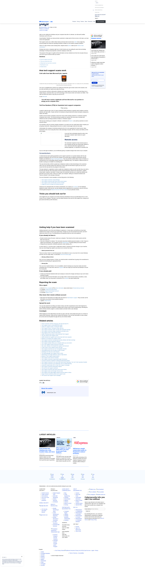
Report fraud (48, 291)
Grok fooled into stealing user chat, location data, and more (47, 450)
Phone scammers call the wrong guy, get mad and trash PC (55, 323)
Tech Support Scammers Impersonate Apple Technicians (54, 359)
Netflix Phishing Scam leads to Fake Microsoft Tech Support (55, 334)
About (86, 21)
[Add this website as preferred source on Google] (72, 29)
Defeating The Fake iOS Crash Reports (50, 351)
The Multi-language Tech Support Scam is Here (52, 353)
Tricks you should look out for (46, 61)
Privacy (96, 550)
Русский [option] (43, 565)
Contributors (52, 479)
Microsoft (45, 96)
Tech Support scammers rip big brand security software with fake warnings (58, 340)
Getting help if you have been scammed (48, 63)
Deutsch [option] (43, 554)
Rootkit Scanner (45, 493)
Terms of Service (73, 553)
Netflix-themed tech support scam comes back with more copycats (57, 337)
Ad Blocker (55, 501)
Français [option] (43, 557)
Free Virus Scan (45, 497)
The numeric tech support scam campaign (51, 375)
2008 (75, 41)
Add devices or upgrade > (99, 7)
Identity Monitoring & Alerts (56, 510)
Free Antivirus (45, 496)
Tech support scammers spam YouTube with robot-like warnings (56, 329)
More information (60, 288)
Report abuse (48, 300)
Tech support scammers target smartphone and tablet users (55, 331)
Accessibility (81, 553)
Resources (90, 21)
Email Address (88, 509)
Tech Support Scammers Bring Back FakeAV (52, 366)
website (66, 278)
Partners (82, 21)
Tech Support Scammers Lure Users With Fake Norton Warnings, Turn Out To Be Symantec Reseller (64, 362)
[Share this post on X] (42, 383)
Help (94, 21)
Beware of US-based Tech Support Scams (51, 338)
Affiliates (66, 514)
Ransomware (67, 498)
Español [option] (42, 556)
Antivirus (66, 501)
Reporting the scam (44, 64)
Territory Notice (79, 503)
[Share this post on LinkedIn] (43, 383)
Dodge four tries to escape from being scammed (52, 184)
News (75, 437)
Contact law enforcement (51, 289)
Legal (92, 550)
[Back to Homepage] (46, 22)
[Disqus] (64, 412)
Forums (77, 526)
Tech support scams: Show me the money (51, 332)
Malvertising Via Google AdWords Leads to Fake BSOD (54, 354)
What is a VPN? (67, 503)
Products (74, 21)
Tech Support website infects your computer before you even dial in (57, 343)
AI (40, 437)
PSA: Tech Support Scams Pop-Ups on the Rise (52, 344)
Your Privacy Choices (60, 550)
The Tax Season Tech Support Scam (50, 335)
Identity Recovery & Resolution (55, 519)
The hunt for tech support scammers (50, 368)
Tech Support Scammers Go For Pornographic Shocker (54, 348)
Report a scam (49, 292)
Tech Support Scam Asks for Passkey (50, 357)
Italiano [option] (42, 559)
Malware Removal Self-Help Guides (59, 189)
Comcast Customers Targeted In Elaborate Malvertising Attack (56, 360)
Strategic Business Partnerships (67, 517)
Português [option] (43, 563)
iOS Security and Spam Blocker (44, 511)
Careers (77, 493)
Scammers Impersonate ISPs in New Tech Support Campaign (55, 365)
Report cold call (55, 291)
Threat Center (62, 479)
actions (69, 45)
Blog (65, 493)
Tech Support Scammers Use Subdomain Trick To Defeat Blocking (57, 363)
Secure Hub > (97, 12)
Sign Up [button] (94, 82)
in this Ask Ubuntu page (65, 254)
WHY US (75, 507)
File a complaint (48, 288)
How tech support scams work (46, 59)
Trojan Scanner (45, 494)
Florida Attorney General (78, 288)
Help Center (78, 531)
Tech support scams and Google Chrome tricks (52, 371)
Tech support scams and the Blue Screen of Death (53, 182)
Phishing (66, 497)
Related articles (43, 66)
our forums (75, 186)
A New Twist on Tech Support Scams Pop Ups (52, 347)
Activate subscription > (99, 5)
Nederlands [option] (43, 560)
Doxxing (66, 504)
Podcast (58, 437)
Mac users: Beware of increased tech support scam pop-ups (55, 345)
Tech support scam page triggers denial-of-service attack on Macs (56, 372)
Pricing (78, 21)
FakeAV (70, 120)
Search (93, 10)
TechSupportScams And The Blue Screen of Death (53, 350)
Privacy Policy (93, 519)
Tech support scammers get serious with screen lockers (54, 181)
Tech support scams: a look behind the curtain (52, 325)
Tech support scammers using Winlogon (51, 179)
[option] (45, 552)
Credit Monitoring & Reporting (56, 514)
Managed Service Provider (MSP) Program (55, 543)
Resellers (66, 520)
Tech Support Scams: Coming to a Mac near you (53, 328)
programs (61, 267)
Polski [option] (42, 562)
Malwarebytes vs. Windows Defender (79, 520)
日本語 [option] (42, 552)
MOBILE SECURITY (44, 502)
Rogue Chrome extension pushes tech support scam (53, 374)
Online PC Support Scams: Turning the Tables (52, 326)
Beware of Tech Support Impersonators (50, 356)
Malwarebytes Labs (45, 27)
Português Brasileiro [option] (45, 553)
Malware (66, 500)
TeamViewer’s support (72, 297)
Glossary (83, 479)
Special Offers (79, 504)
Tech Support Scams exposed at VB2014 (51, 341)
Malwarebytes (65, 242)
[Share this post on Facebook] (40, 383)
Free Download (100, 21)
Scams (92, 479)
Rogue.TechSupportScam (57, 158)
